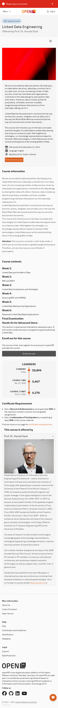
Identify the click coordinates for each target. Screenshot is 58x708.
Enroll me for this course (14, 160)
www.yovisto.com (38, 583)
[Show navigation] (28, 41)
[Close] (52, 4)
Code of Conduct (9, 609)
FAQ (4, 626)
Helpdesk (6, 638)
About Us (6, 605)
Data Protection (9, 655)
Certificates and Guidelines (14, 630)
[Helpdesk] (53, 697)
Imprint (5, 651)
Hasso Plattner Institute (26, 702)
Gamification (7, 634)
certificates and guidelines (40, 424)
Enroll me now (29, 353)
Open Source (8, 613)
